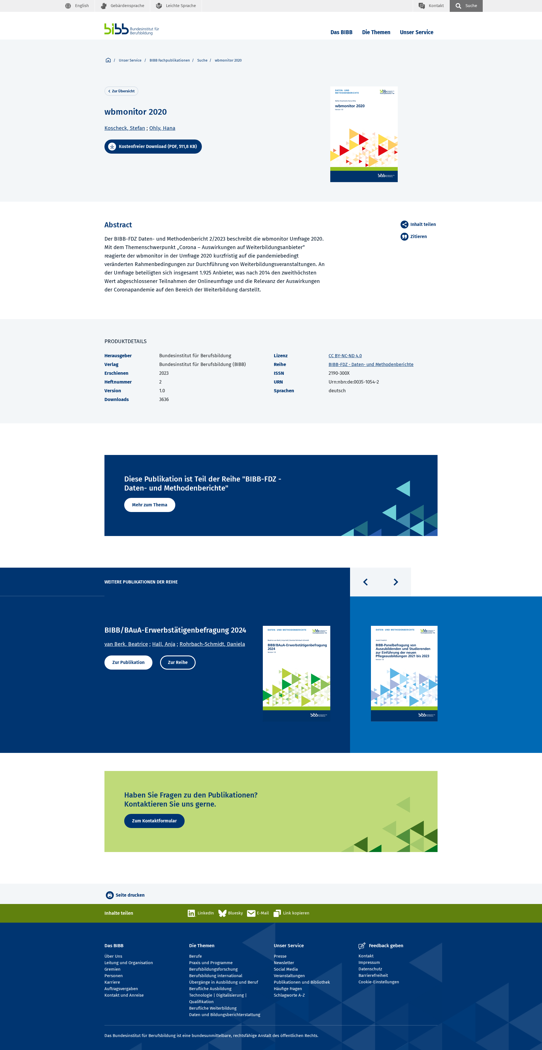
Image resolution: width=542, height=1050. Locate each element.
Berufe (195, 956)
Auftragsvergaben (121, 988)
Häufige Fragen (288, 988)
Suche (202, 60)
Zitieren (418, 236)
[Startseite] (108, 60)
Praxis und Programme (211, 962)
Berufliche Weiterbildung (213, 1008)
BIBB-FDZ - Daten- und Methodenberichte (371, 364)
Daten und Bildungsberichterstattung (224, 1014)
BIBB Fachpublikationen (170, 60)
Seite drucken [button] (130, 895)
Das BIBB (342, 32)
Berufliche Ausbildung (210, 988)
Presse (280, 956)
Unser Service (416, 32)
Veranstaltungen (289, 975)
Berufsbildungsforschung (213, 969)
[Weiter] (396, 582)
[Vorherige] (365, 582)
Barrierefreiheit (373, 975)
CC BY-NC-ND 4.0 (345, 355)
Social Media (286, 969)
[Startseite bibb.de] (140, 29)
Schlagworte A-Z (289, 995)
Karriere (112, 982)
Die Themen (376, 32)
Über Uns (113, 956)
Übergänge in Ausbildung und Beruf (223, 982)
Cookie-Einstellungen (379, 981)
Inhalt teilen (423, 224)
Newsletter (284, 962)
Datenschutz (370, 968)
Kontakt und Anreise (124, 995)
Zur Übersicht (123, 91)
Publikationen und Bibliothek (302, 982)
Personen (113, 975)
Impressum (369, 962)
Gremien (112, 969)
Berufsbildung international (215, 975)
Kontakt (366, 955)
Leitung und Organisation (128, 962)
